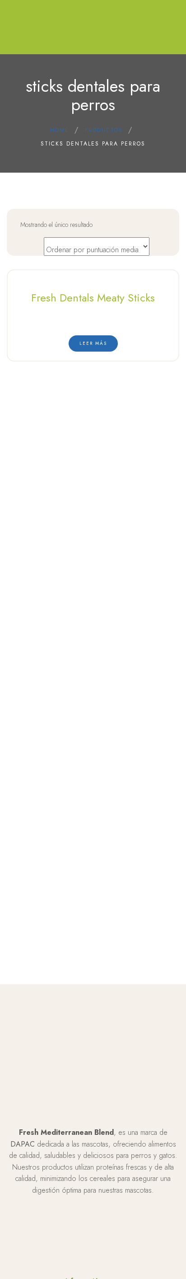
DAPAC (22, 1144)
